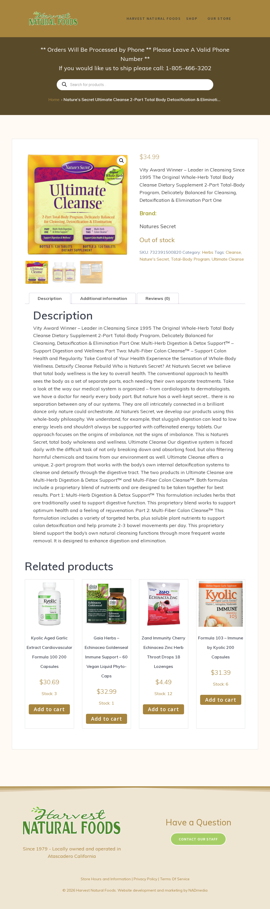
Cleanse (233, 252)
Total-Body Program (190, 259)
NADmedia (198, 890)
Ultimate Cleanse (227, 259)
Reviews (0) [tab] (158, 298)
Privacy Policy (145, 879)
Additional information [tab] (103, 298)
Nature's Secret (154, 259)
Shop (191, 18)
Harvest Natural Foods (154, 18)
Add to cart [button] (49, 709)
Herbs (207, 252)
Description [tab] (50, 298)
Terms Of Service (175, 879)
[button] (121, 160)
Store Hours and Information (106, 879)
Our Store (219, 18)
